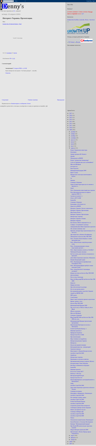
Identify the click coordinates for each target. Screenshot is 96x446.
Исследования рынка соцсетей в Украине (81, 291)
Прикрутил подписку (76, 333)
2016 (70, 115)
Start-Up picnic (74, 168)
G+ (14, 11)
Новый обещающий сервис (77, 260)
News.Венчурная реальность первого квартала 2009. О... (80, 193)
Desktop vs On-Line (75, 373)
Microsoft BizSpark (75, 164)
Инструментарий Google (77, 375)
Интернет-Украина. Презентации (79, 210)
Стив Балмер (73, 297)
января (73, 439)
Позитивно (73, 152)
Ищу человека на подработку (78, 339)
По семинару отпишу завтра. (78, 397)
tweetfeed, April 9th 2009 (77, 353)
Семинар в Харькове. (76, 182)
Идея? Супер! (74, 172)
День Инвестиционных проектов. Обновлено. (82, 258)
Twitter (86, 20)
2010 (70, 127)
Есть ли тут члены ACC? (77, 371)
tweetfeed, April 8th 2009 (77, 395)
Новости (72, 283)
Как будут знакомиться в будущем (79, 365)
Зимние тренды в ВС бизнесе (78, 154)
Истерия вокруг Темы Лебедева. (79, 363)
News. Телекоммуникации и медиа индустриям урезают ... (79, 247)
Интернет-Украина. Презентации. (79, 214)
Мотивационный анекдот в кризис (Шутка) (82, 361)
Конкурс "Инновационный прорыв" (80, 424)
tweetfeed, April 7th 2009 (77, 399)
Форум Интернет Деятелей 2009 (79, 429)
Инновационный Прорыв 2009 (78, 305)
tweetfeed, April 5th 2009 (77, 414)
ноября (73, 134)
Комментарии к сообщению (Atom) (21, 103)
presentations (9, 52)
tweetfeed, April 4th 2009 (77, 416)
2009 (70, 130)
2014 (70, 119)
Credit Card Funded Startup (77, 401)
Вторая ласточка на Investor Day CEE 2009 (82, 273)
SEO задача (73, 295)
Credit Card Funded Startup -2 (78, 328)
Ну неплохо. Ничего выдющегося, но (80, 222)
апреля (73, 148)
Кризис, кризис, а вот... (76, 301)
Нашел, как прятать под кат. (78, 409)
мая (72, 146)
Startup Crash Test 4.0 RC (77, 335)
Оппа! (72, 188)
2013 (70, 121)
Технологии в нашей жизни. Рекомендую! (81, 420)
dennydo (15, 52)
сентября (73, 138)
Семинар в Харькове (76, 202)
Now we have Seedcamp (76, 277)
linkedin (72, 180)
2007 (70, 444)
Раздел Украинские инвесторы (78, 150)
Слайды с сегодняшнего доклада (79, 224)
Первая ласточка (75, 285)
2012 (70, 123)
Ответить (7, 73)
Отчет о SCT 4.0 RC (75, 198)
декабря (73, 132)
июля (72, 142)
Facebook (92, 20)
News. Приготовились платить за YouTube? (82, 250)
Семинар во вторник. (76, 391)
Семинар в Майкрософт (77, 411)
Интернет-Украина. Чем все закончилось (81, 208)
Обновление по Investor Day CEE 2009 (80, 236)
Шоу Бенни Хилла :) (76, 212)
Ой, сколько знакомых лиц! (77, 229)
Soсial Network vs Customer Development (81, 422)
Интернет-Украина (75, 220)
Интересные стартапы (76, 216)
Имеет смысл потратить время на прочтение (82, 299)
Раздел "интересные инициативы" (79, 160)
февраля (73, 437)
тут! (82, 14)
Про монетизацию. (75, 337)
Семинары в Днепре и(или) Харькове (80, 407)
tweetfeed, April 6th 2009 (77, 403)
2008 (70, 441)
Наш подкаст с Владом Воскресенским (81, 351)
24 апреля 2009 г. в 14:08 (20, 68)
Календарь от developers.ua (78, 204)
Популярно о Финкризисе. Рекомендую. (81, 393)
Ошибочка (73, 355)
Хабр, (72, 383)
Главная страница (33, 100)
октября (73, 136)
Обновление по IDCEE (76, 158)
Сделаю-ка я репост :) (76, 196)
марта (72, 435)
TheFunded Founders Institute (78, 252)
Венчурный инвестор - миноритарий (80, 347)
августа (73, 140)
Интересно (73, 343)
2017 (70, 113)
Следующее (5, 100)
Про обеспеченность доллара (78, 287)
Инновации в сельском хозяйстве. (79, 359)
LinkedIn (81, 20)
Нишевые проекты (75, 369)
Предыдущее (60, 100)
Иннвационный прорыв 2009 (78, 170)
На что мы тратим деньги (77, 289)
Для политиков (74, 275)
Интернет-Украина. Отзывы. (78, 218)
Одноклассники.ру (75, 349)
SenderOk (73, 200)
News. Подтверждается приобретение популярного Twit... (80, 262)
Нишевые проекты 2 (76, 331)
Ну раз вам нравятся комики (78, 345)
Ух (71, 178)
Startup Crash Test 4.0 (76, 377)
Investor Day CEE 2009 (76, 303)
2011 (70, 125)
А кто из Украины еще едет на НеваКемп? (81, 162)
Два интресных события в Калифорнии (81, 234)
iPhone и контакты (75, 311)
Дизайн (72, 156)
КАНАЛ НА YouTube (73, 20)
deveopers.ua (73, 166)
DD (11, 58)
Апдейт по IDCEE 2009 (76, 293)
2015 (70, 117)
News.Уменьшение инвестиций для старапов (82, 190)
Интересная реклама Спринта (78, 341)
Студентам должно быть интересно (80, 405)
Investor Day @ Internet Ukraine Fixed (12, 24)
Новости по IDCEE (75, 206)
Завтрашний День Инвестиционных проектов (82, 226)
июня (72, 144)
